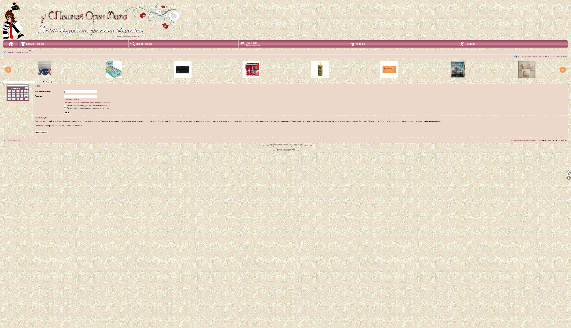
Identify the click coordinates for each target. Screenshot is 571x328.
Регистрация (555, 56)
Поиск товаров (144, 44)
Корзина (360, 44)
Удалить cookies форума (533, 140)
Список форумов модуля (17, 52)
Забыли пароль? (71, 99)
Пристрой (253, 44)
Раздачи (470, 44)
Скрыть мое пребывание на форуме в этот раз (87, 108)
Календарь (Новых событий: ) (535, 56)
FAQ (518, 56)
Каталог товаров (35, 44)
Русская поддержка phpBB (285, 149)
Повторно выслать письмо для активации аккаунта (87, 102)
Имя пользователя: (43, 91)
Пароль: (38, 96)
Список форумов (13, 140)
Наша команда (517, 140)
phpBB (279, 144)
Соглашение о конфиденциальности (66, 126)
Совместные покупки (283, 146)
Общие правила (42, 126)
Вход (565, 56)
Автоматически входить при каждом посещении (88, 106)
